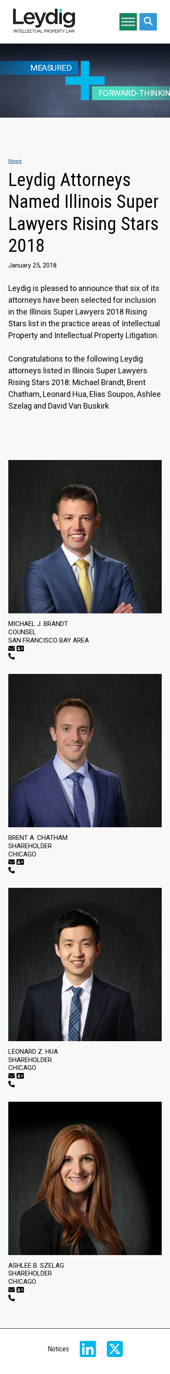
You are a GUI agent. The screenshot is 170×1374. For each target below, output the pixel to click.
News (15, 161)
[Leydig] (44, 22)
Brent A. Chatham (38, 838)
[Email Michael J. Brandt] (11, 649)
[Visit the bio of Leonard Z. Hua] (85, 964)
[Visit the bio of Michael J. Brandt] (85, 536)
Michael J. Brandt (38, 624)
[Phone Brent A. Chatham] (11, 870)
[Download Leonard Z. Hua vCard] (20, 1076)
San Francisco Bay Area (48, 640)
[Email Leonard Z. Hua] (11, 1076)
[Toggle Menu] (128, 21)
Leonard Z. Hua (33, 1052)
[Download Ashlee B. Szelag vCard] (20, 1290)
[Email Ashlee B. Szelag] (11, 1290)
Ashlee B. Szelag (36, 1265)
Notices (58, 1349)
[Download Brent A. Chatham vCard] (20, 862)
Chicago (22, 854)
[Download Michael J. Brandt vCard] (20, 649)
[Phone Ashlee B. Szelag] (11, 1298)
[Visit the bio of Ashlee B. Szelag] (85, 1178)
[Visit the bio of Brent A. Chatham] (85, 750)
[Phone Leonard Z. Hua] (11, 1084)
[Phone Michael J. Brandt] (11, 656)
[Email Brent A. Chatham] (11, 862)
